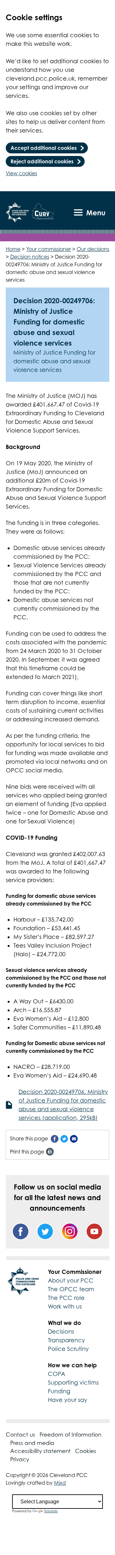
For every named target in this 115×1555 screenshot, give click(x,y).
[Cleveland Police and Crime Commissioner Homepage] (17, 212)
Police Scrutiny (68, 1348)
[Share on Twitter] (64, 1138)
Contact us (20, 1434)
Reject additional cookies (42, 161)
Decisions (61, 1331)
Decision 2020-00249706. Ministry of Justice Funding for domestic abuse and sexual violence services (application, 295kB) (63, 1104)
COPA (56, 1373)
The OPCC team (71, 1289)
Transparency (66, 1340)
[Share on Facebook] (54, 1138)
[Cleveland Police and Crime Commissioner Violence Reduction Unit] (43, 212)
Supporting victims (73, 1382)
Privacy (19, 1459)
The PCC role (66, 1297)
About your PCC (71, 1280)
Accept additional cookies (44, 148)
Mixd (60, 1483)
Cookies (85, 1451)
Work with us (65, 1306)
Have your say (67, 1399)
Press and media (32, 1443)
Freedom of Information (70, 1434)
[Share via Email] (74, 1138)
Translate (51, 1511)
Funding (59, 1391)
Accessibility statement (40, 1451)
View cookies (21, 173)
